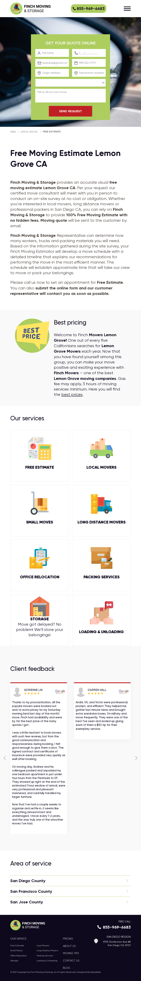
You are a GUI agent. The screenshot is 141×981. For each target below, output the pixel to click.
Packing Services (45, 955)
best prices (72, 394)
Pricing (68, 938)
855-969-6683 (91, 8)
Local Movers (43, 945)
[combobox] (70, 83)
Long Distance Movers (47, 950)
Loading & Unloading (47, 960)
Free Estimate (52, 131)
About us (69, 946)
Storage (14, 960)
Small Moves (16, 950)
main (13, 131)
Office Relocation (18, 955)
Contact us (71, 960)
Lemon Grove (28, 131)
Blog (66, 967)
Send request (70, 111)
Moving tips (71, 953)
